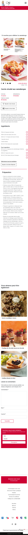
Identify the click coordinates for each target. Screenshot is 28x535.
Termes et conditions (14, 496)
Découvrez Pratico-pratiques (14, 490)
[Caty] (12, 518)
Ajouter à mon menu (10, 108)
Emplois (14, 492)
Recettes (7, 7)
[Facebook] (12, 524)
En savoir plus (14, 479)
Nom (2, 408)
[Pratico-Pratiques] (2, 518)
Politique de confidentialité (14, 498)
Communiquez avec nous (14, 488)
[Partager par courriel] (10, 83)
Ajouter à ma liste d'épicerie (8, 164)
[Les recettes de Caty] (3, 3)
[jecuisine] (17, 518)
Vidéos (14, 509)
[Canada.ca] (22, 530)
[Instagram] (15, 524)
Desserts (11, 7)
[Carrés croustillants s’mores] (14, 304)
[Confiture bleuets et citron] (14, 364)
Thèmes (14, 507)
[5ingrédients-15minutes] (7, 518)
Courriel (3, 414)
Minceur (14, 505)
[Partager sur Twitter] (3, 83)
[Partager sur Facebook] (1, 83)
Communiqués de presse (14, 494)
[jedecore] (21, 518)
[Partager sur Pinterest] (5, 83)
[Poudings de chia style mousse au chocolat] (14, 334)
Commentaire (5, 389)
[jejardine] (25, 518)
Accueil (2, 7)
